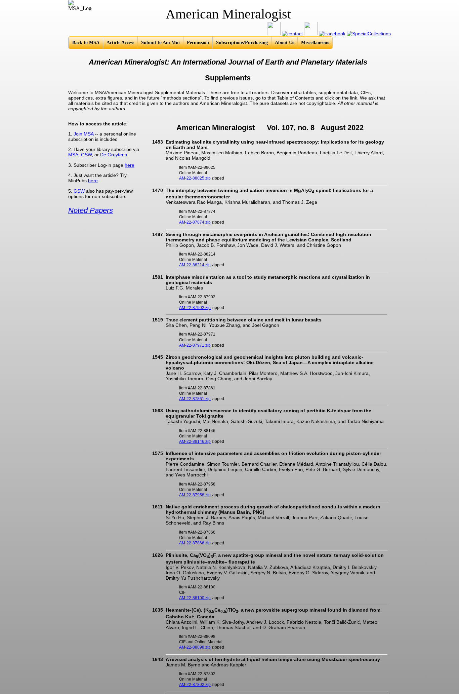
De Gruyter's (113, 154)
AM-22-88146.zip (195, 441)
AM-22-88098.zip (195, 647)
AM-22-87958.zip (195, 495)
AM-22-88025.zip (195, 178)
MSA (73, 154)
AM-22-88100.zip (195, 598)
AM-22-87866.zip (195, 543)
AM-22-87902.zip (195, 308)
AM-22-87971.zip (195, 345)
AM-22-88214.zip (195, 265)
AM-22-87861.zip (195, 399)
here (129, 165)
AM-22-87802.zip (195, 685)
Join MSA (83, 134)
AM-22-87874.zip (195, 222)
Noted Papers (90, 210)
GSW (86, 154)
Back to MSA (85, 42)
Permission (198, 42)
